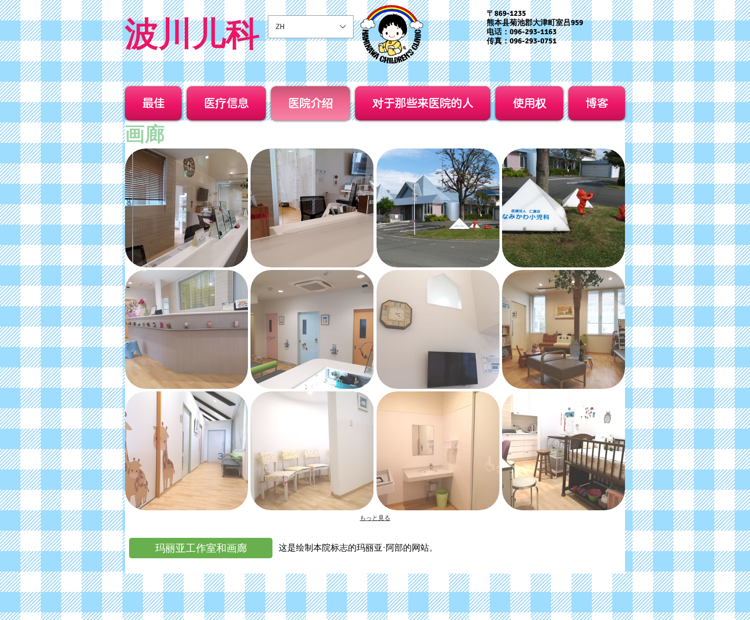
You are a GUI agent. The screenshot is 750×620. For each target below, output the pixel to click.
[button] (186, 207)
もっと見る (375, 518)
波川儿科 (192, 34)
